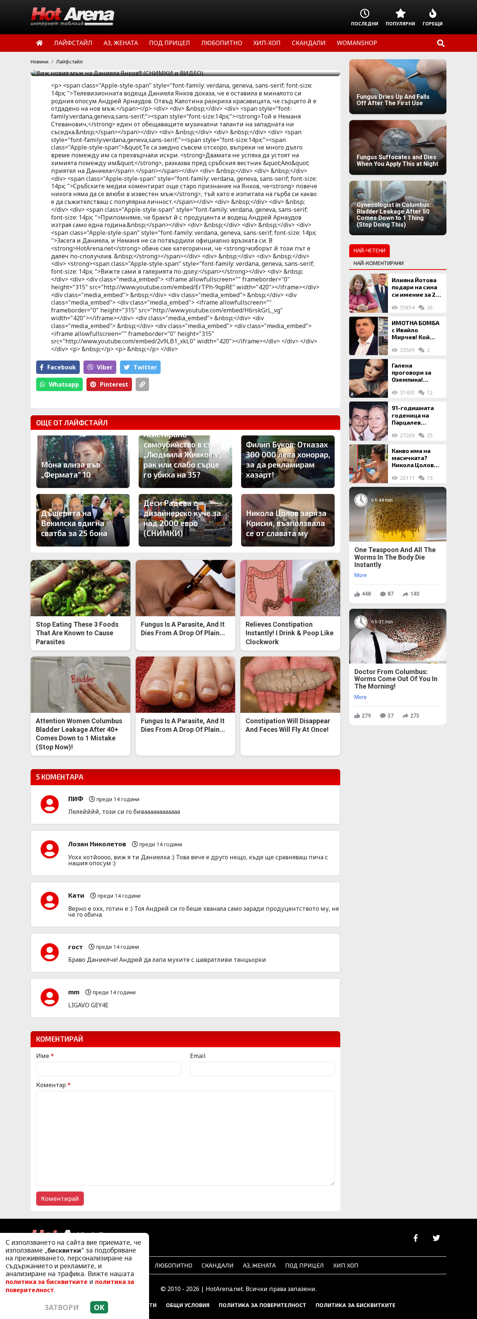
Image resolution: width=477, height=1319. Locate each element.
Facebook (61, 367)
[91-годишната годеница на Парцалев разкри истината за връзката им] (368, 421)
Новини (39, 61)
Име (45, 1056)
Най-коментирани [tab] (379, 263)
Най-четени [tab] (369, 250)
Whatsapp (64, 384)
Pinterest (114, 384)
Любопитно (173, 1265)
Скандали (218, 1265)
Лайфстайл (69, 61)
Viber (105, 367)
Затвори (62, 1307)
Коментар (53, 1085)
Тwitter (145, 367)
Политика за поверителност (262, 1305)
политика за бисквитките (47, 1282)
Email (198, 1056)
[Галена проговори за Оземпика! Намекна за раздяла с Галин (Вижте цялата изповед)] (368, 378)
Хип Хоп (345, 1265)
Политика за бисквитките (355, 1305)
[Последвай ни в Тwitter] (436, 1238)
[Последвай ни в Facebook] (415, 1238)
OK (99, 1307)
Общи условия (187, 1305)
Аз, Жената (259, 1265)
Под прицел (304, 1265)
